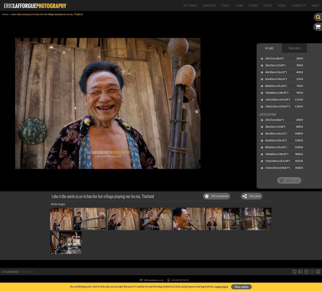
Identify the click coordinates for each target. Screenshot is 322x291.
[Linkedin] (306, 271)
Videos (282, 5)
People (268, 5)
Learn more (221, 286)
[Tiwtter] (294, 271)
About (315, 5)
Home (5, 14)
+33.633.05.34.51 (179, 280)
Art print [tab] (269, 48)
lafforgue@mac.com (153, 280)
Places (225, 5)
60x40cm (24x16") (276, 79)
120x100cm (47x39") (277, 99)
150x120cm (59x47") (277, 106)
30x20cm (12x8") (275, 65)
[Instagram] (312, 271)
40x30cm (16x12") (276, 72)
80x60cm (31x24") (276, 86)
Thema (239, 5)
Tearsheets (298, 5)
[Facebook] (300, 271)
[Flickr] (318, 271)
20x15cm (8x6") (274, 58)
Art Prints (190, 5)
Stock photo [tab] (294, 48)
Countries (209, 5)
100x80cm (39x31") (276, 92)
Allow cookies (241, 287)
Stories (253, 5)
